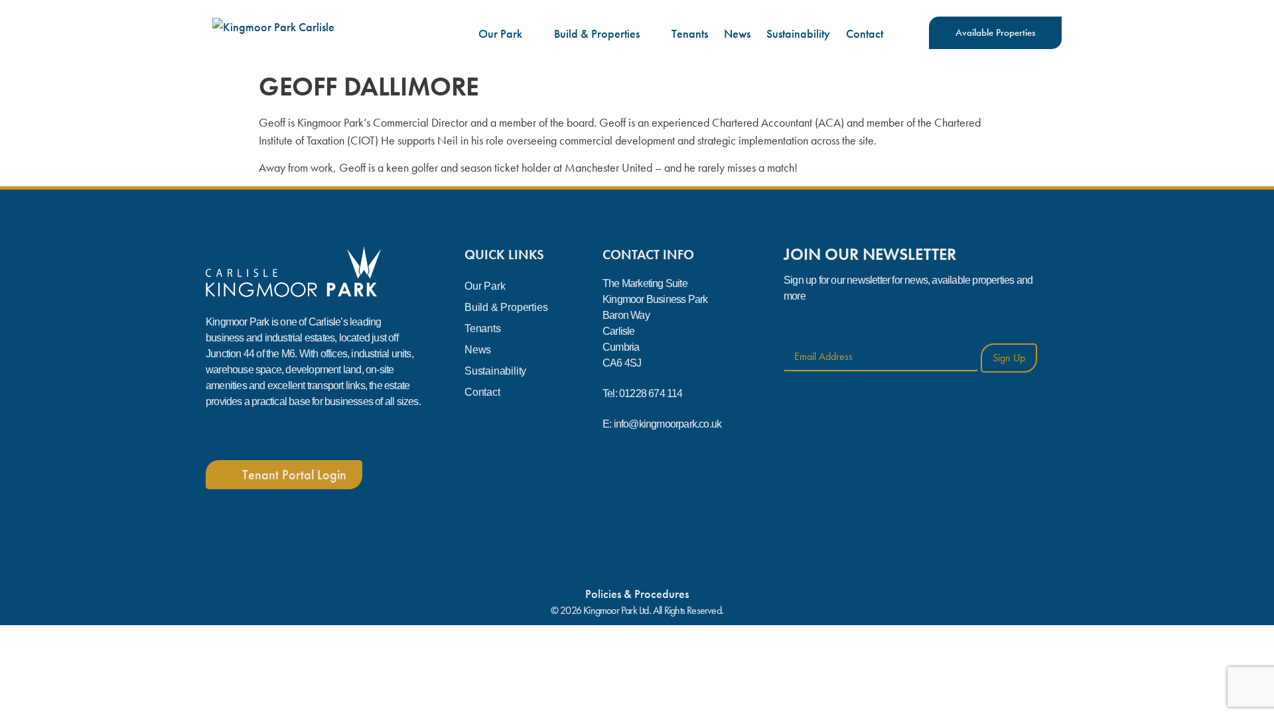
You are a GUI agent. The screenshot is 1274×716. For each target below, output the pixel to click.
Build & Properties (597, 33)
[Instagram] (258, 434)
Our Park (500, 33)
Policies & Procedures (637, 593)
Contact (864, 33)
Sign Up (1009, 358)
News (737, 33)
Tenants (690, 33)
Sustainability (798, 33)
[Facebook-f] (218, 434)
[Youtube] (298, 434)
